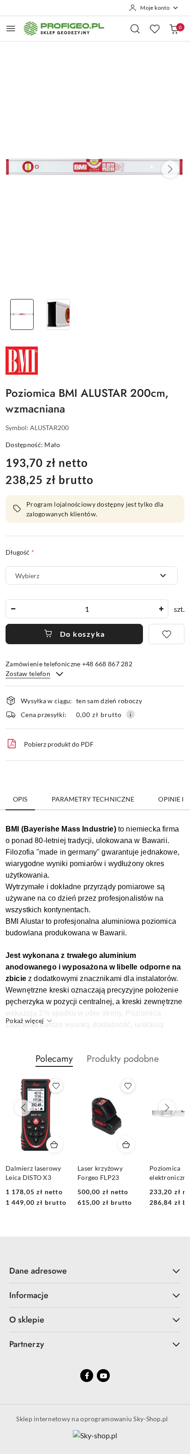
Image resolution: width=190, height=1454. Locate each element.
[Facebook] (86, 1375)
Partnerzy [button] (26, 1344)
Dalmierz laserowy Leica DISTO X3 (33, 1172)
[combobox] (92, 575)
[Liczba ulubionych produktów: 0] (154, 28)
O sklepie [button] (26, 1320)
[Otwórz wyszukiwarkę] (135, 28)
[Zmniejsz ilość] (13, 609)
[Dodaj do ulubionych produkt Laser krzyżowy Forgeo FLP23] (128, 1086)
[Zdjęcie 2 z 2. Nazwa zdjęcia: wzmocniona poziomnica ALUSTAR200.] (58, 314)
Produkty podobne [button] (123, 1058)
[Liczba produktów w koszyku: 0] (174, 28)
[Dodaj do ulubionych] (166, 634)
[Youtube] (103, 1375)
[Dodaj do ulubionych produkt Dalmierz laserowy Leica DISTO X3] (56, 1086)
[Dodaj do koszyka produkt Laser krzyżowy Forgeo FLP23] (126, 1144)
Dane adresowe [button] (38, 1271)
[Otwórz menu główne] (11, 28)
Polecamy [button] (54, 1058)
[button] (170, 169)
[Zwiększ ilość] (161, 609)
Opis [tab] (20, 799)
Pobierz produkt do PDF (59, 744)
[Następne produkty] (167, 1108)
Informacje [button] (28, 1295)
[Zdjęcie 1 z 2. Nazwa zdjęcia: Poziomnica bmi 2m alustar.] (22, 314)
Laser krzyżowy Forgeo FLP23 (100, 1172)
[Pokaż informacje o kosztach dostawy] (130, 714)
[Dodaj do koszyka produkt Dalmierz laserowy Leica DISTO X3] (54, 1144)
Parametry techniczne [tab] (93, 799)
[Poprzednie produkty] (23, 1108)
